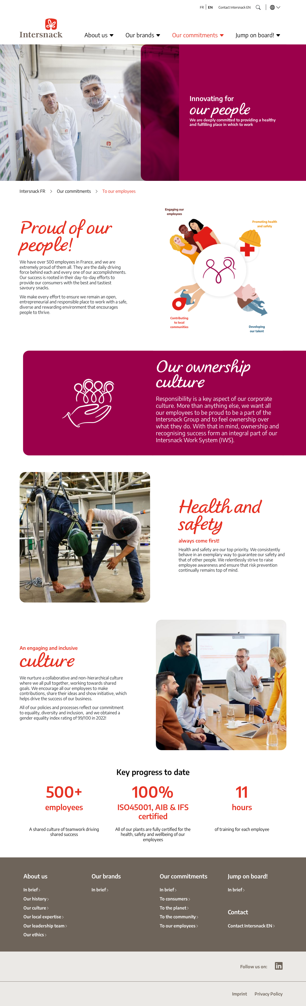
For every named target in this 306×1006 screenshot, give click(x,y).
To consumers (174, 898)
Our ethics (33, 934)
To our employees (178, 925)
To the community (178, 916)
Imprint (239, 993)
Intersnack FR (32, 191)
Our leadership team (44, 925)
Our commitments (74, 191)
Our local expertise (42, 916)
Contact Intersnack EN (235, 7)
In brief (30, 889)
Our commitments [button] (195, 35)
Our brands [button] (141, 35)
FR (202, 7)
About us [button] (96, 35)
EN (210, 7)
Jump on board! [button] (256, 35)
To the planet (173, 907)
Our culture (34, 907)
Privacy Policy (269, 993)
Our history (34, 898)
